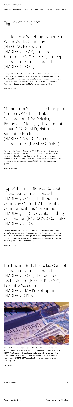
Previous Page (9, 382)
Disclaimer (50, 9)
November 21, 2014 (10, 168)
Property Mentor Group (13, 5)
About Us (7, 9)
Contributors (39, 9)
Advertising (17, 9)
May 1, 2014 (8, 365)
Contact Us (28, 9)
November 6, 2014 (10, 245)
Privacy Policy (61, 9)
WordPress (65, 400)
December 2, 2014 (10, 88)
